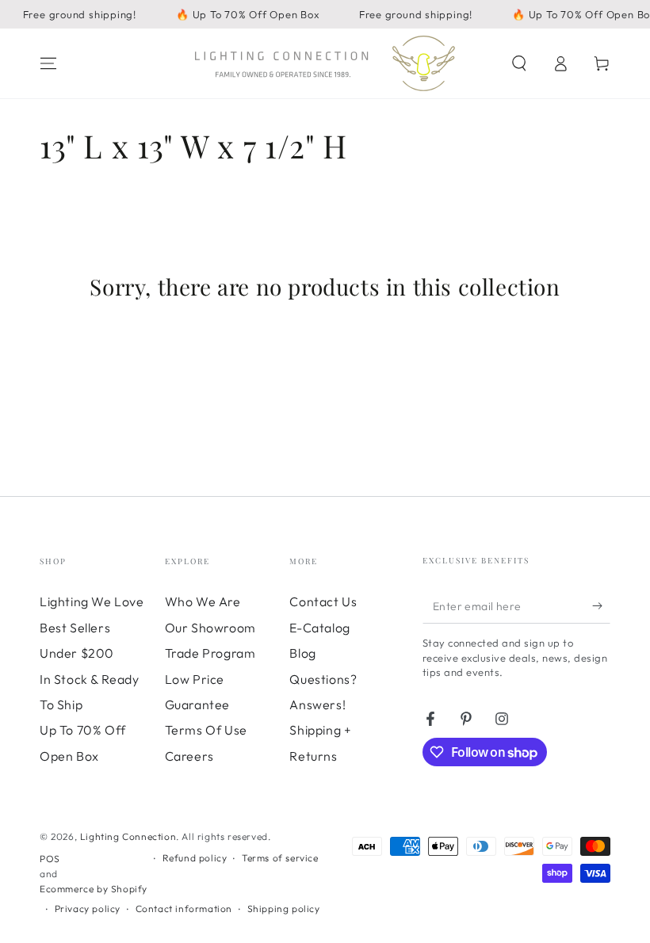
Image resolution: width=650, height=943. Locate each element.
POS (50, 859)
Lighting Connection (128, 836)
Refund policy (195, 858)
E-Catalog (319, 628)
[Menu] (48, 63)
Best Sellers (75, 628)
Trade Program (210, 653)
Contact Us (323, 601)
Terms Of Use (206, 730)
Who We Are (203, 601)
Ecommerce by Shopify (93, 889)
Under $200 (77, 653)
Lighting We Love (92, 601)
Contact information (184, 908)
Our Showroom (210, 628)
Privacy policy (87, 908)
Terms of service (280, 858)
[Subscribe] (601, 605)
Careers (189, 756)
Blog (302, 653)
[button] (519, 63)
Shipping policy (283, 908)
